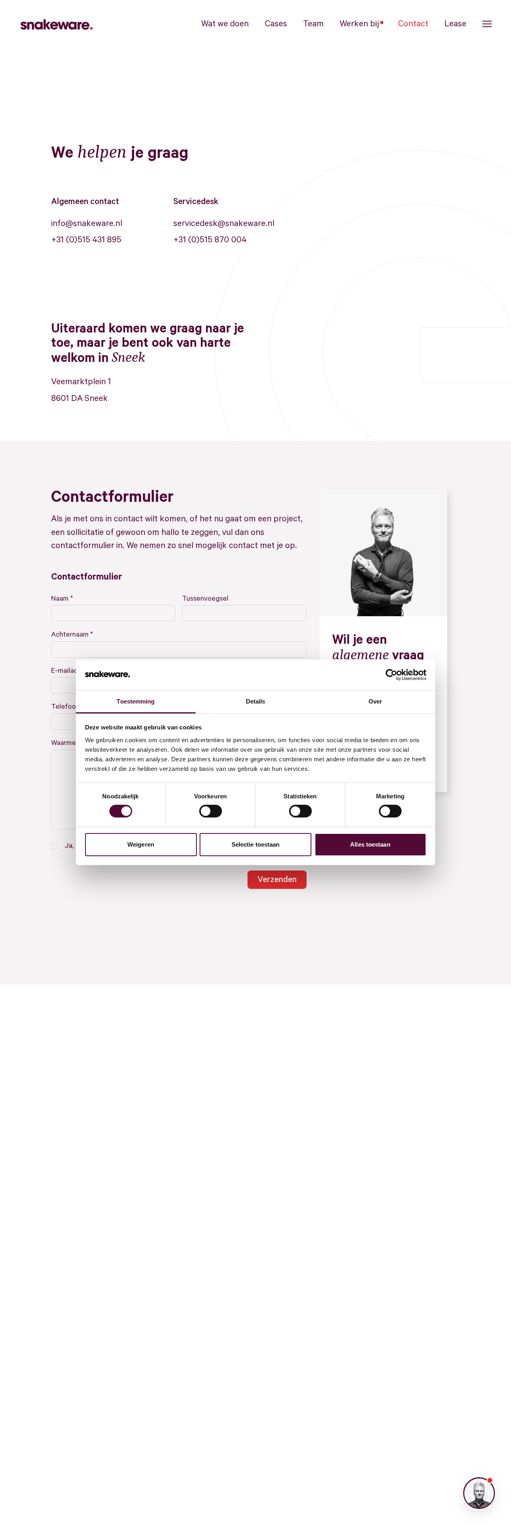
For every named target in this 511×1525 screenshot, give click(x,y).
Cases (276, 24)
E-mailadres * (71, 671)
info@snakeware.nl (86, 223)
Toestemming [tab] (135, 701)
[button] (487, 24)
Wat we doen (225, 24)
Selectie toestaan (256, 844)
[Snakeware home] (56, 23)
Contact (413, 24)
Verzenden (277, 879)
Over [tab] (375, 701)
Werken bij (359, 24)
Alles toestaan (370, 844)
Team (313, 24)
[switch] (210, 811)
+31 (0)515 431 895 (86, 240)
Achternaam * (72, 635)
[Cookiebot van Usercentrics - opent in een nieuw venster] (391, 675)
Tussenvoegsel (205, 599)
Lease (455, 24)
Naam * (62, 599)
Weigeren (140, 844)
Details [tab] (255, 701)
